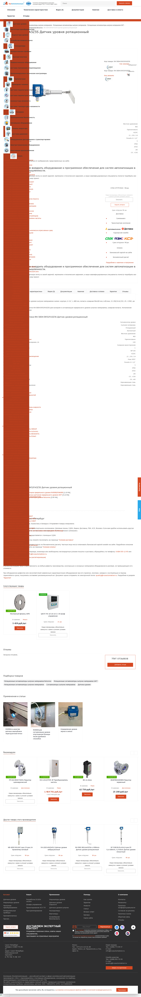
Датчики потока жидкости (16, 402)
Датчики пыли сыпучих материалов (16, 412)
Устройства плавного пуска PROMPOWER (16, 257)
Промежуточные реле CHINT (16, 526)
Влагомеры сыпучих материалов (16, 414)
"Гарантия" (7, 578)
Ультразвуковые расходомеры (16, 269)
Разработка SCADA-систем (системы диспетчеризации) (16, 557)
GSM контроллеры (16, 318)
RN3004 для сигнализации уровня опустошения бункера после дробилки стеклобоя (41, 734)
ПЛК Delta (16, 361)
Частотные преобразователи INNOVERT (16, 182)
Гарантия (87, 903)
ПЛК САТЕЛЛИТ (16, 371)
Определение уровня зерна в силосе (69, 730)
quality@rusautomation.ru (116, 963)
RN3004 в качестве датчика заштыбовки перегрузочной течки (14, 731)
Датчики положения (16, 359)
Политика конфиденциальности (126, 907)
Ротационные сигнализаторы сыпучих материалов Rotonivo (27, 681)
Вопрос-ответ (89, 912)
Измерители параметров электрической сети (16, 272)
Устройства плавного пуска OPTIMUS (16, 255)
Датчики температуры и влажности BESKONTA (16, 434)
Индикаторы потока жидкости (16, 405)
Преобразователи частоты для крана (16, 213)
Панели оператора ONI (16, 463)
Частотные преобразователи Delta (16, 192)
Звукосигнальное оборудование (16, 453)
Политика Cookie (124, 914)
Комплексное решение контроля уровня (16, 175)
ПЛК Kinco (16, 368)
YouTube (122, 933)
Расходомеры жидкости (16, 262)
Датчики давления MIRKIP (16, 468)
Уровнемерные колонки (16, 177)
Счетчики (16, 289)
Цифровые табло (16, 308)
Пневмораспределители (16, 349)
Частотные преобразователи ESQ (16, 196)
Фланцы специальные (16, 540)
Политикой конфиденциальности (84, 936)
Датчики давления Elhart (16, 490)
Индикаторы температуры (16, 378)
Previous (132, 753)
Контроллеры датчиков (16, 332)
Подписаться (105, 927)
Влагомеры (53, 914)
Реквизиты (122, 903)
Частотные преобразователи (10, 907)
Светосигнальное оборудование (16, 451)
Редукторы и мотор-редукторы (16, 383)
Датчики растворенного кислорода (16, 393)
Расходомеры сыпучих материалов (16, 259)
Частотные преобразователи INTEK (16, 187)
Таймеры (16, 293)
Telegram (128, 927)
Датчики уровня (84, 685)
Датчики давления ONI (16, 487)
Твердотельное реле (16, 320)
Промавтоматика (10, 916)
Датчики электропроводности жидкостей (16, 395)
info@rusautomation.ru (115, 951)
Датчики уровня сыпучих (59, 908)
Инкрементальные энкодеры (16, 441)
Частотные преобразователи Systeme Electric (16, 199)
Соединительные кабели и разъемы (16, 536)
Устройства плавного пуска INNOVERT (16, 245)
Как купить (88, 899)
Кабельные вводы (16, 543)
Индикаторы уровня (11, 903)
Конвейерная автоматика (16, 448)
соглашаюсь (80, 930)
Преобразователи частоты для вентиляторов (16, 216)
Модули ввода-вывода (16, 313)
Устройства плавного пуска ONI (16, 247)
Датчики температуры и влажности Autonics (16, 431)
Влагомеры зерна (16, 422)
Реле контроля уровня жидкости (16, 170)
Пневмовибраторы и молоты (16, 342)
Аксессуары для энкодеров (16, 444)
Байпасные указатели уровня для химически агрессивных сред (16, 230)
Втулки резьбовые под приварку (16, 550)
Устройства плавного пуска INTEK (16, 252)
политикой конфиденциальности (99, 990)
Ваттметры (16, 281)
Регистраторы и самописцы (16, 274)
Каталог (6, 895)
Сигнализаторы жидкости (16, 167)
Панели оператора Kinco (16, 460)
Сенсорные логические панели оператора (16, 458)
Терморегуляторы (16, 381)
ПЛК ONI (16, 364)
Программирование (16, 565)
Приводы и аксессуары (16, 509)
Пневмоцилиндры (16, 344)
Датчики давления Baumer (16, 473)
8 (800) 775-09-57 (116, 947)
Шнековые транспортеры (16, 499)
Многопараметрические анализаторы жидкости (16, 407)
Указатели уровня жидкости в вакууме (16, 233)
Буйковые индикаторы (16, 235)
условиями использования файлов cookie (71, 990)
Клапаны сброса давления (16, 504)
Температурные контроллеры (16, 376)
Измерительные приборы (9, 912)
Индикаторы (16, 298)
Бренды (87, 915)
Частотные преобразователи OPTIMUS (16, 189)
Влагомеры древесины (16, 427)
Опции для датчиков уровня (16, 180)
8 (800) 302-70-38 (116, 959)
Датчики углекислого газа (16, 303)
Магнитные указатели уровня (16, 223)
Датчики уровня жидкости (55, 904)
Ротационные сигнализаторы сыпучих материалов (24, 685)
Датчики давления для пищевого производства (16, 497)
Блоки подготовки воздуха (16, 351)
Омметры (16, 284)
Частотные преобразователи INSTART (16, 184)
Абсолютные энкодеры (16, 439)
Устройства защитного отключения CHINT (16, 519)
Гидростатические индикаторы (16, 238)
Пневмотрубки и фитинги (16, 347)
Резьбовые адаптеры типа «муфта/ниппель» (16, 545)
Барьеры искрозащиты (16, 327)
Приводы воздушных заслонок (16, 330)
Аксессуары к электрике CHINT (16, 533)
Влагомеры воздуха (16, 417)
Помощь (87, 895)
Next (136, 753)
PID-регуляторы (16, 301)
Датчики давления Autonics (16, 477)
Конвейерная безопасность (54, 918)
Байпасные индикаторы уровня (16, 221)
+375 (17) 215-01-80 (83, 947)
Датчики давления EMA (16, 485)
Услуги (28, 895)
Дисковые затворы (16, 502)
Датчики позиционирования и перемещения (16, 356)
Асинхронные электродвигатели (16, 385)
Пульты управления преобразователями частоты (16, 218)
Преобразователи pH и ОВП (16, 390)
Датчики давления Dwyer (16, 494)
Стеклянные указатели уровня (16, 226)
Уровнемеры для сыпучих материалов (16, 160)
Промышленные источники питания (16, 339)
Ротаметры (16, 264)
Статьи (86, 909)
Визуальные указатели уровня (16, 228)
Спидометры (16, 291)
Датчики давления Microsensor (16, 492)
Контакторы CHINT (16, 511)
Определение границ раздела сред (16, 172)
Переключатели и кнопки (16, 335)
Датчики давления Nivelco (16, 475)
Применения (54, 895)
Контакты (121, 899)
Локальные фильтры (16, 506)
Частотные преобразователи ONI (16, 194)
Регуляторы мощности (16, 315)
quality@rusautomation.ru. (106, 575)
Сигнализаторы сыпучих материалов (16, 165)
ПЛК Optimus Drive (16, 366)
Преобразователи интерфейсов (16, 325)
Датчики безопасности (16, 446)
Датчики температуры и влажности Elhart (16, 436)
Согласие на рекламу (126, 911)
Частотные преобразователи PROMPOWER (16, 206)
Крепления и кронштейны (16, 552)
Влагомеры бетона (16, 419)
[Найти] (113, 3)
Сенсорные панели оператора (16, 456)
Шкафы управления (16, 560)
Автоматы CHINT (16, 514)
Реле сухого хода (16, 322)
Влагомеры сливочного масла (16, 424)
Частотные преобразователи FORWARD (16, 204)
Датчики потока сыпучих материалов (16, 410)
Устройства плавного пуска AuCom (16, 250)
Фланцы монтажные (16, 538)
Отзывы (121, 920)
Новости (87, 906)
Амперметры (16, 276)
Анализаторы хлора (16, 400)
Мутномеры (16, 397)
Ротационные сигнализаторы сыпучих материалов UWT (75, 681)
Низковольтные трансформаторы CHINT (16, 528)
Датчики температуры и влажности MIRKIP (16, 429)
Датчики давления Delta (16, 482)
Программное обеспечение (16, 310)
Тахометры (16, 286)
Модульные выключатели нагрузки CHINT (16, 521)
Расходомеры (54, 911)
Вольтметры (16, 279)
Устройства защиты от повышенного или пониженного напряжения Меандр (16, 531)
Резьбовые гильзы (16, 548)
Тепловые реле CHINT (16, 523)
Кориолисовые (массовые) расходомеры (16, 267)
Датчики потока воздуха (16, 354)
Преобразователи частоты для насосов (16, 211)
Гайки (16, 555)
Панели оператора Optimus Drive (16, 465)
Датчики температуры (16, 373)
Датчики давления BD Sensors (16, 480)
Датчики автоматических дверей (16, 337)
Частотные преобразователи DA (16, 201)
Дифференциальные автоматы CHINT (16, 516)
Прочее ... (6, 919)
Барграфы (16, 296)
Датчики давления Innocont (16, 470)
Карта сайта (88, 918)
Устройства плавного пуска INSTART (16, 242)
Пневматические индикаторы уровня (16, 240)
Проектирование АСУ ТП (16, 562)
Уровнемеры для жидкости (16, 163)
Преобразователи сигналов (16, 305)
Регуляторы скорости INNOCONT (16, 209)
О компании (123, 895)
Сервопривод (16, 388)
